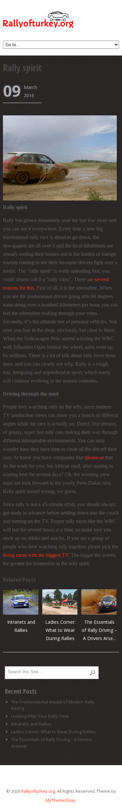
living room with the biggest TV (35, 555)
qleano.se (94, 457)
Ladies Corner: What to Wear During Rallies (60, 630)
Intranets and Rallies (31, 724)
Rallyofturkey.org (40, 20)
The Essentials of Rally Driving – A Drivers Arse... (99, 630)
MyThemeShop (60, 800)
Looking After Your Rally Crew (40, 716)
